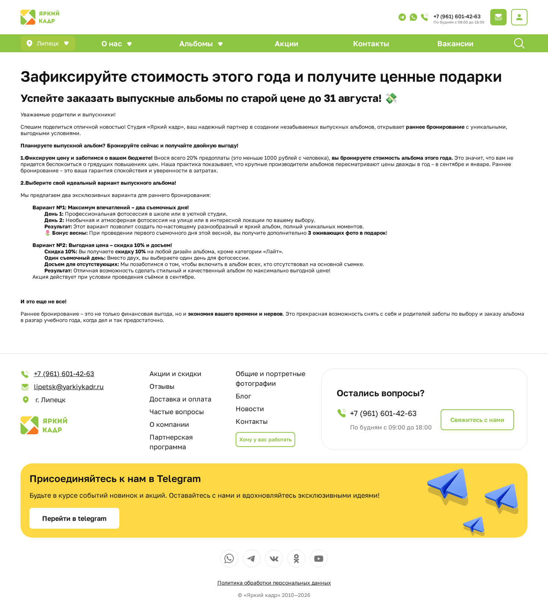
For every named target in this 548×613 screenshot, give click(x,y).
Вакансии (455, 43)
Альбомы (196, 43)
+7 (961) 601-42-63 (457, 16)
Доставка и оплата (180, 399)
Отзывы (161, 386)
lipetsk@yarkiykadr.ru (69, 386)
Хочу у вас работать (265, 439)
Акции (286, 43)
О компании (169, 424)
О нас (111, 43)
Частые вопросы (176, 411)
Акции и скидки (175, 373)
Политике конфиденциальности (241, 579)
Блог (243, 396)
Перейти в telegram (74, 518)
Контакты (371, 43)
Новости (250, 408)
